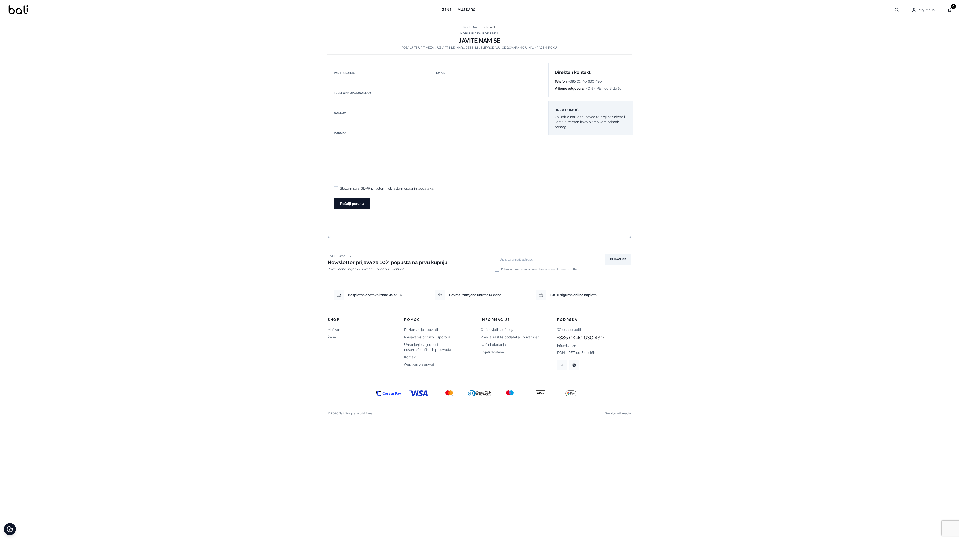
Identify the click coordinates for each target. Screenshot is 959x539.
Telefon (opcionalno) (352, 93)
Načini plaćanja (493, 345)
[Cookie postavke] (10, 529)
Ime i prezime (344, 73)
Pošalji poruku (352, 204)
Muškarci (335, 330)
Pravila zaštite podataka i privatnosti (510, 337)
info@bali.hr (566, 346)
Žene (332, 337)
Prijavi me (618, 259)
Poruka (340, 133)
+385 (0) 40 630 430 (580, 338)
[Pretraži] (896, 10)
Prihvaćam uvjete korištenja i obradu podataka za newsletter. (539, 269)
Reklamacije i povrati (421, 330)
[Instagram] (574, 365)
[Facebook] (562, 365)
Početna (470, 27)
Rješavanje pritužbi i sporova (427, 337)
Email (440, 73)
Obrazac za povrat (419, 365)
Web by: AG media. (618, 413)
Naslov (340, 113)
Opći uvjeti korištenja (497, 330)
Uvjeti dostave (492, 352)
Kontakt (410, 357)
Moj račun (927, 10)
